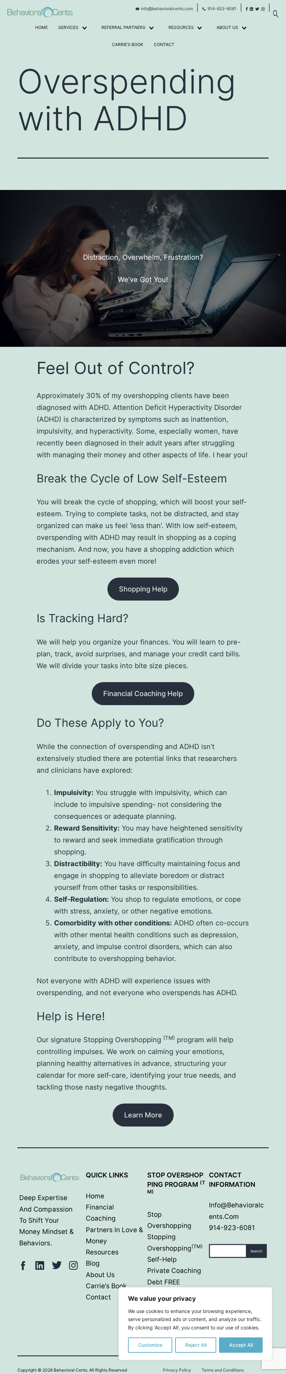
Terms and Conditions (223, 1370)
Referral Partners (123, 27)
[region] (195, 1323)
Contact (164, 44)
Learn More (143, 1115)
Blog (93, 1263)
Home (41, 27)
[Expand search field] (275, 10)
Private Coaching (174, 1271)
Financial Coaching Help (143, 693)
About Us (227, 27)
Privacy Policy (177, 1370)
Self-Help (162, 1259)
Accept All (241, 1345)
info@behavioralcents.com (167, 8)
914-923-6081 (222, 8)
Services (68, 27)
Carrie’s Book (127, 44)
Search (256, 1251)
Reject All (195, 1345)
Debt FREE (163, 1282)
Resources (181, 27)
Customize (150, 1345)
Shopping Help (143, 589)
